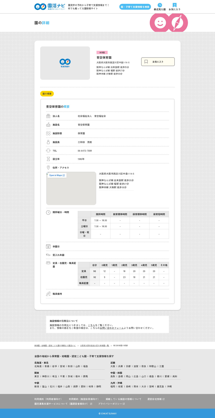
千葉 (62, 376)
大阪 (112, 366)
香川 (159, 376)
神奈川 (45, 376)
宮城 (62, 366)
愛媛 (167, 376)
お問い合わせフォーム (112, 328)
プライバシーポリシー (110, 403)
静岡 (98, 386)
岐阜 (91, 386)
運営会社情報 (154, 399)
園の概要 (47, 93)
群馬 (85, 376)
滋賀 (136, 366)
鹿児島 (160, 386)
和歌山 (152, 366)
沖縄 (169, 386)
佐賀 (120, 386)
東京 (36, 376)
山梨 (67, 386)
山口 (143, 376)
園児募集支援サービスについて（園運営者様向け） (62, 403)
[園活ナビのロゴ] (49, 6)
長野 (75, 386)
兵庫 (120, 366)
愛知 (83, 386)
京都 (128, 366)
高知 (174, 376)
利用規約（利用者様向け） (48, 399)
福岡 (112, 386)
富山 (44, 386)
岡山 (128, 376)
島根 (120, 376)
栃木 (77, 376)
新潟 (36, 386)
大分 (143, 386)
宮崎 (151, 386)
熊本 (136, 386)
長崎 (128, 386)
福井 (60, 386)
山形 (77, 366)
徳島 (151, 376)
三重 (161, 366)
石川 (52, 386)
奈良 (143, 366)
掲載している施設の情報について (124, 399)
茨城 (70, 376)
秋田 (70, 366)
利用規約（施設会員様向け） (84, 399)
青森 (46, 366)
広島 (136, 376)
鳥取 (112, 376)
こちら (91, 325)
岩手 (54, 366)
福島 (85, 366)
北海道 (38, 366)
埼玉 (54, 376)
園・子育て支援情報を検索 (135, 7)
